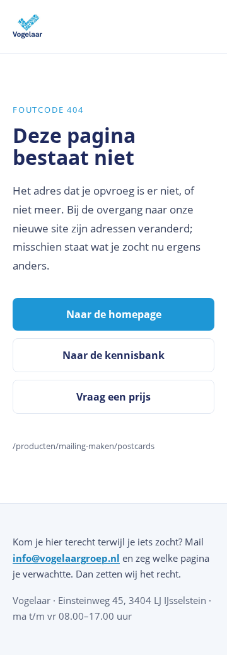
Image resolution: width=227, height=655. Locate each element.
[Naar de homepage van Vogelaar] (27, 26)
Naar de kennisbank (113, 355)
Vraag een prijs (113, 397)
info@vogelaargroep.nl (66, 558)
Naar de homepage (113, 314)
